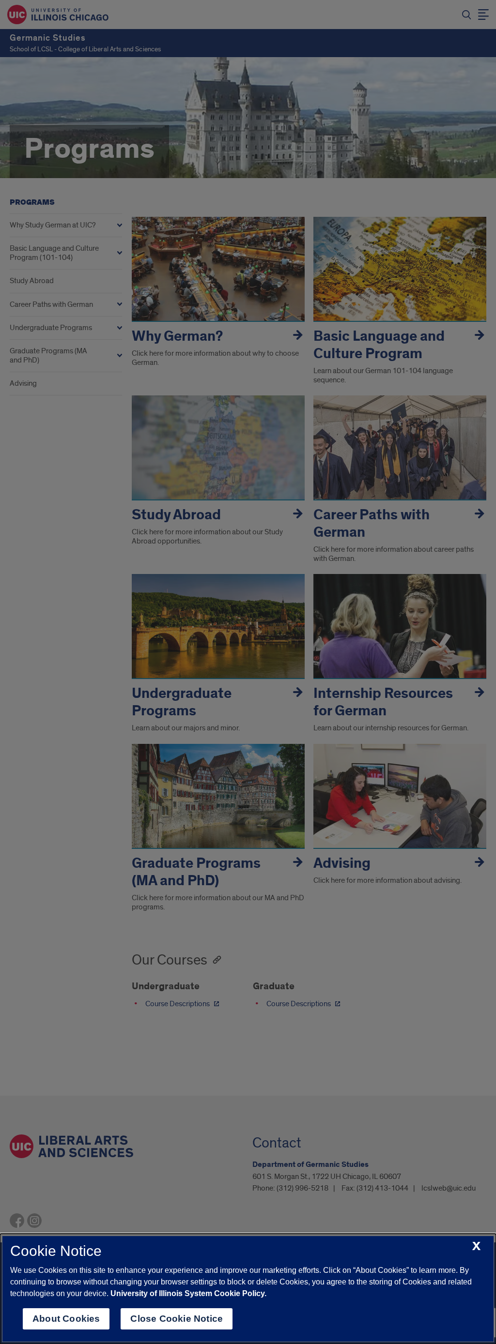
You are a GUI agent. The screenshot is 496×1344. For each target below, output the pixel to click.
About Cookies (66, 1319)
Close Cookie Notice (176, 1319)
